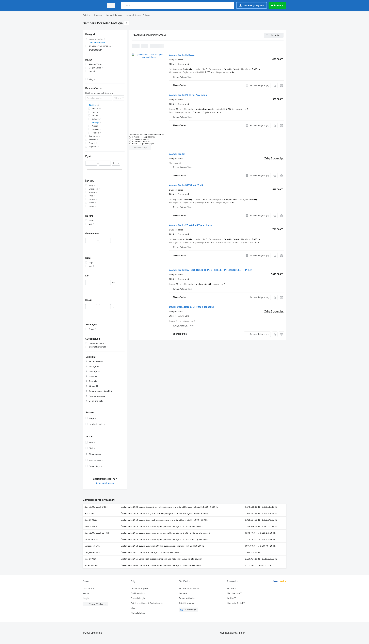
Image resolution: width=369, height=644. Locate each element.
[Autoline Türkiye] (93, 5)
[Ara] (124, 5)
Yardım (86, 593)
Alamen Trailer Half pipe (182, 55)
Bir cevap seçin (140, 147)
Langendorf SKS (91, 552)
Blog (133, 608)
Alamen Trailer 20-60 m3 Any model (188, 95)
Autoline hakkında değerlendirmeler (147, 603)
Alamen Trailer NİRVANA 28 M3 (186, 185)
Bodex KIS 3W (91, 565)
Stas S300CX (90, 520)
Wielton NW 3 (90, 526)
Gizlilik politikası (138, 593)
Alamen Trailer (177, 154)
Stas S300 (89, 513)
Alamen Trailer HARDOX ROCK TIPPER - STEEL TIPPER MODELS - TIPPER (210, 270)
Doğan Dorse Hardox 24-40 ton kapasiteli (191, 307)
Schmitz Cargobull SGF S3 (96, 533)
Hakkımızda (88, 588)
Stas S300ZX (90, 559)
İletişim (86, 598)
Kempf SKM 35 (91, 539)
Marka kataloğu (138, 613)
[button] (274, 85)
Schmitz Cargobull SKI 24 (96, 507)
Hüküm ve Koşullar (139, 588)
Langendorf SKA (91, 546)
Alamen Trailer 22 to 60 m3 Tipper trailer (190, 225)
